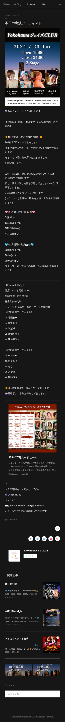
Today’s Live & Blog (12, 4)
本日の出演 (11, 584)
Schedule (31, 4)
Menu (44, 4)
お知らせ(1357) (11, 519)
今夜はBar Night (14, 611)
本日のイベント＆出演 (16, 638)
